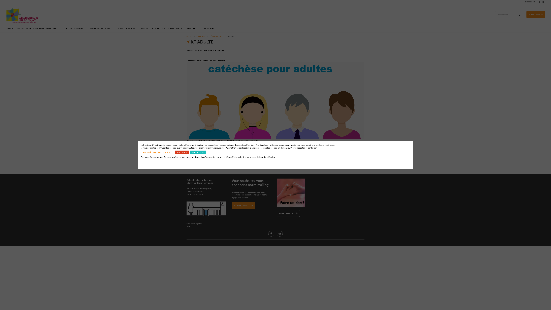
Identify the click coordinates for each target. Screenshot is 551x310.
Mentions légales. (267, 157)
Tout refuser (182, 152)
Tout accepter (198, 152)
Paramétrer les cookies (156, 152)
